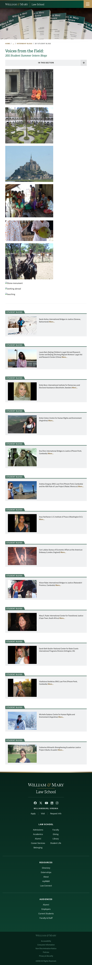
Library (56, 839)
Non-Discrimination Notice (46, 949)
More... (52, 322)
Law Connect (46, 886)
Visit (43, 813)
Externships (46, 872)
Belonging (38, 847)
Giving (55, 834)
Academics (38, 834)
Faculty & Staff (46, 918)
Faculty (55, 830)
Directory (46, 868)
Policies (46, 952)
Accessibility (46, 941)
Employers (46, 909)
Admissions (38, 830)
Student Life (55, 843)
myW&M (46, 881)
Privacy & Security (46, 956)
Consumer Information (46, 945)
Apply (33, 813)
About (46, 877)
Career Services (38, 843)
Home (7, 44)
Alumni (38, 839)
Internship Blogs (24, 44)
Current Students (46, 913)
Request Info (55, 813)
